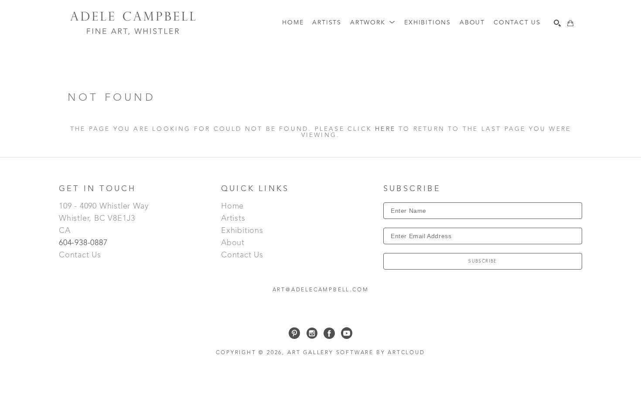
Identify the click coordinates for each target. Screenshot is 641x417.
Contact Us (80, 255)
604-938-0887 (84, 243)
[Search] (557, 23)
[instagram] (311, 333)
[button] (373, 23)
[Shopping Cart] (570, 23)
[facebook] (329, 333)
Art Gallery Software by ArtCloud (356, 352)
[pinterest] (294, 333)
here (385, 129)
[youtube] (346, 333)
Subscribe (482, 261)
